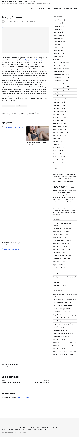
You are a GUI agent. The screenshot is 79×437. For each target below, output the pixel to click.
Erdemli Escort (57, 35)
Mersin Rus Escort (58, 123)
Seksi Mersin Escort (59, 262)
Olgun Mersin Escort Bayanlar (62, 240)
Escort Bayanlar (57, 309)
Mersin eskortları (21, 106)
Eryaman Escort (61, 172)
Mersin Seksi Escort (59, 129)
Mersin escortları (58, 99)
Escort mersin (57, 47)
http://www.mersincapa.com (34, 60)
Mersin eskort (57, 102)
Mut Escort (56, 141)
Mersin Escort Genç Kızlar (61, 243)
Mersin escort (57, 8)
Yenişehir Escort (58, 163)
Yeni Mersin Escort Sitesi (60, 234)
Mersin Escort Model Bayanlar (62, 246)
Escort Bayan (57, 38)
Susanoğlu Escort (58, 157)
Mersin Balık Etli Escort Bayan (11, 243)
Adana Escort (57, 271)
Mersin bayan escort (44, 8)
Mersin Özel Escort (71, 210)
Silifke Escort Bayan (59, 154)
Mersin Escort (24, 427)
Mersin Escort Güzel (69, 190)
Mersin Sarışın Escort (59, 126)
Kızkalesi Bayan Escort (60, 62)
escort (66, 172)
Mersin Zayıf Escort (63, 210)
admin (7, 22)
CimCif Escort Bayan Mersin (61, 299)
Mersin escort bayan (70, 8)
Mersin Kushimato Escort (10, 364)
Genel (54, 59)
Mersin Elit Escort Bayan (65, 183)
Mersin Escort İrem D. (59, 282)
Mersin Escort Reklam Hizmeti (62, 258)
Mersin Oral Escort (58, 120)
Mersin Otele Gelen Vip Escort (36, 142)
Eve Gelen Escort (58, 56)
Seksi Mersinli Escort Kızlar (61, 231)
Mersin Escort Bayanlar (60, 90)
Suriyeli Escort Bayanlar (60, 305)
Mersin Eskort (69, 195)
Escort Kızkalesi (58, 44)
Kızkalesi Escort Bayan (60, 68)
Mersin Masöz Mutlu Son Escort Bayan (65, 294)
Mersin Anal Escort (58, 71)
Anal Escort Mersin (58, 302)
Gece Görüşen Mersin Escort (70, 176)
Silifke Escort (57, 151)
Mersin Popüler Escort (60, 203)
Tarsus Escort (57, 160)
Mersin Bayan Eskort (59, 81)
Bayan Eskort (57, 29)
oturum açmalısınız (23, 397)
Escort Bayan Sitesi (59, 41)
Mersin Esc (56, 321)
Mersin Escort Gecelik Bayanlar (62, 249)
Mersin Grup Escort (59, 114)
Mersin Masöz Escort (62, 201)
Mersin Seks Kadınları (59, 312)
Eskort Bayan (57, 50)
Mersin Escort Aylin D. (59, 285)
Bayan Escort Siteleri (59, 265)
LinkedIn (14, 113)
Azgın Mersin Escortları (60, 237)
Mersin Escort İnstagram (60, 195)
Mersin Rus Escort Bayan (68, 206)
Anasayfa (33, 8)
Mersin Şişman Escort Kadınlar (60, 212)
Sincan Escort (58, 214)
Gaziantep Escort (61, 176)
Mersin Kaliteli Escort (59, 117)
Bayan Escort (57, 26)
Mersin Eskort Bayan (59, 105)
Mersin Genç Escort (59, 111)
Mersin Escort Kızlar (59, 93)
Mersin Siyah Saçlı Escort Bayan (66, 208)
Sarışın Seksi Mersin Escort (61, 315)
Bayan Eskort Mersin (59, 318)
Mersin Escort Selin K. (59, 274)
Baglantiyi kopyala (41, 113)
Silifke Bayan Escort (59, 148)
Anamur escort (57, 23)
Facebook (22, 113)
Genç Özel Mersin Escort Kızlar (62, 255)
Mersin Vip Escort (58, 135)
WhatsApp (31, 113)
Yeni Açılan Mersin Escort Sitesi (62, 228)
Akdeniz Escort (57, 20)
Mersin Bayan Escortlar (60, 78)
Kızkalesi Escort (58, 65)
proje (54, 144)
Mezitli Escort (57, 138)
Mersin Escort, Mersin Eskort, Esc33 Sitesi (18, 1)
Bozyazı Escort (57, 32)
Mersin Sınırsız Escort (59, 132)
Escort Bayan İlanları (57, 174)
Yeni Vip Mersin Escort (60, 252)
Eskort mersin (57, 53)
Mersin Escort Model (59, 96)
